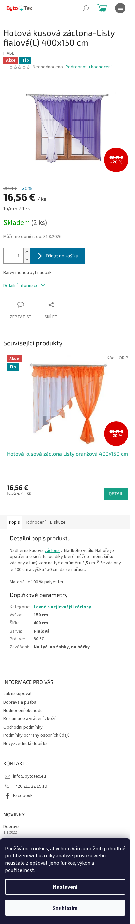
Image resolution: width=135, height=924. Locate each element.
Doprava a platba (19, 702)
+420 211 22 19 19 (30, 786)
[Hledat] (85, 8)
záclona (52, 550)
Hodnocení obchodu (23, 710)
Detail (116, 493)
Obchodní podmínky (23, 727)
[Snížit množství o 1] (26, 259)
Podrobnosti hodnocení (89, 67)
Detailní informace (21, 285)
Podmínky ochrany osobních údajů (36, 735)
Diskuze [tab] (58, 522)
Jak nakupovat (17, 694)
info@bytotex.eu (29, 776)
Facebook (23, 796)
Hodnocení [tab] (35, 522)
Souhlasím (65, 908)
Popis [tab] (14, 522)
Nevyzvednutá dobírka (25, 743)
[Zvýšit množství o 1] (26, 252)
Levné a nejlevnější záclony (62, 607)
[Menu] (120, 8)
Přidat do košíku (62, 255)
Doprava (11, 827)
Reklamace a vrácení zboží (29, 718)
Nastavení (65, 887)
